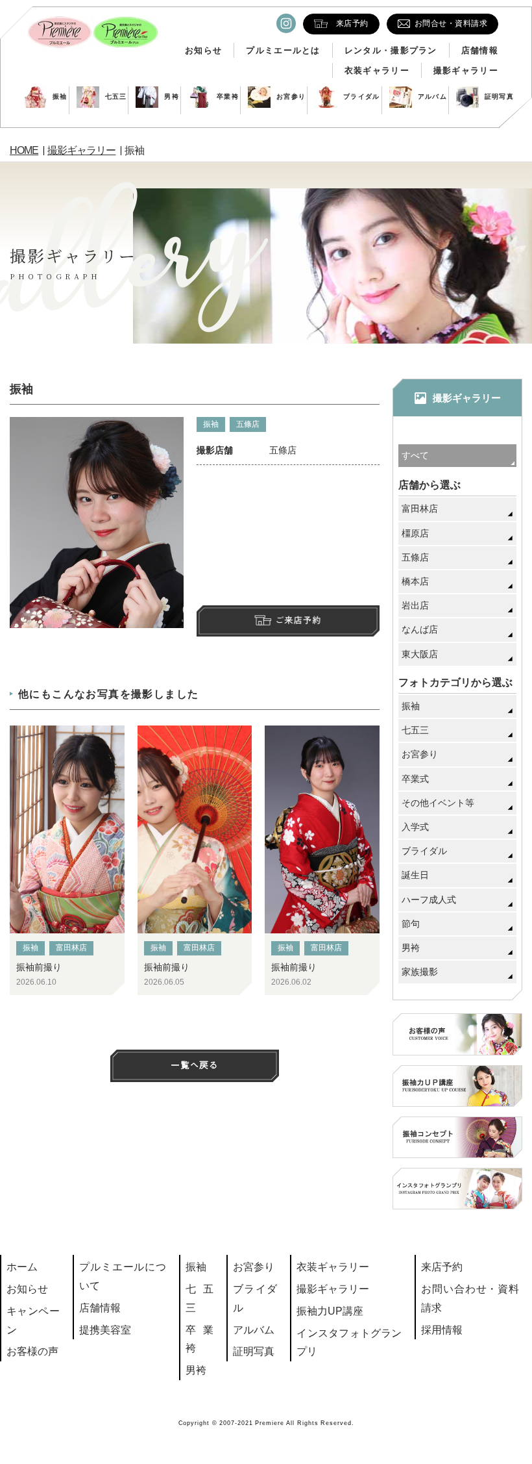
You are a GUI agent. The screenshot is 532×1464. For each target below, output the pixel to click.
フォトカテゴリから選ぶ (455, 682)
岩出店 (415, 605)
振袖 (60, 96)
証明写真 (499, 96)
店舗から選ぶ (429, 484)
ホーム (22, 1266)
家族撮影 (420, 971)
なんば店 (420, 629)
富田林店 (71, 947)
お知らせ (203, 50)
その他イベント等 (438, 803)
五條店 (248, 424)
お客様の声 (32, 1351)
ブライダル (361, 96)
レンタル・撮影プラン (391, 50)
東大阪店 (420, 654)
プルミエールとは (283, 50)
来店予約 (442, 1266)
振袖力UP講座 (329, 1311)
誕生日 (415, 875)
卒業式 (415, 779)
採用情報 (442, 1329)
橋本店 (415, 581)
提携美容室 (105, 1329)
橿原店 (415, 533)
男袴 (171, 96)
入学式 (415, 827)
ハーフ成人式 (429, 899)
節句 (411, 923)
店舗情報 (479, 50)
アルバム (432, 96)
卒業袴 (228, 96)
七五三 (116, 96)
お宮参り (291, 96)
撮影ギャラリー (465, 70)
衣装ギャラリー (377, 70)
